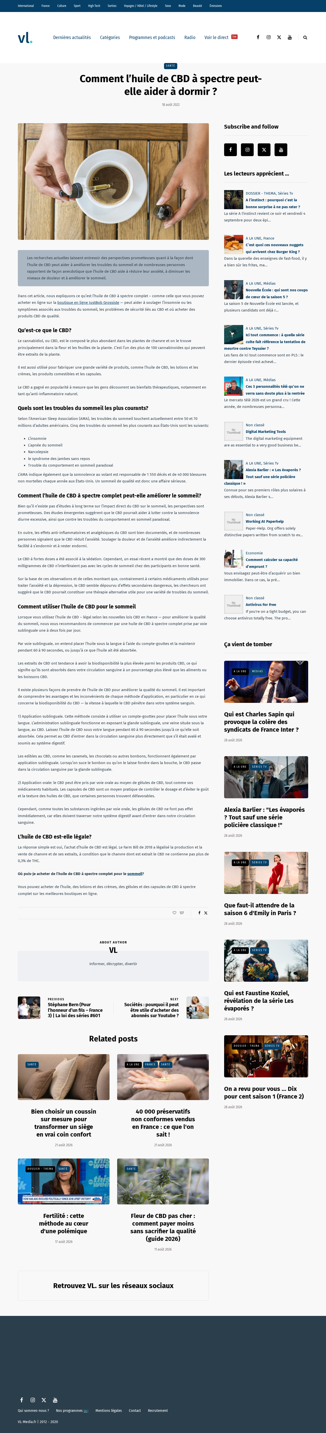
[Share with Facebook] (199, 913)
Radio (189, 37)
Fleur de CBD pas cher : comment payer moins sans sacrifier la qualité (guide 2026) (163, 1227)
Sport (77, 6)
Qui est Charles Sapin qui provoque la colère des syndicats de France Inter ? (261, 722)
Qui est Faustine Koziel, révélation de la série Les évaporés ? (259, 1001)
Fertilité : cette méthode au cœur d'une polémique (63, 1223)
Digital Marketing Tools (266, 431)
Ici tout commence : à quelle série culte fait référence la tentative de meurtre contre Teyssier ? (264, 342)
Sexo (168, 6)
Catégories (110, 37)
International (26, 6)
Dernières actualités (72, 37)
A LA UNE (133, 1064)
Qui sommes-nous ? (33, 1410)
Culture (61, 6)
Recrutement (158, 1410)
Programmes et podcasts (152, 37)
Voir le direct (220, 37)
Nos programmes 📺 (72, 1410)
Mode (182, 6)
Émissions (216, 6)
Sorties (112, 6)
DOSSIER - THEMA (40, 1168)
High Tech (94, 6)
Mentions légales (109, 1410)
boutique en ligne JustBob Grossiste (88, 302)
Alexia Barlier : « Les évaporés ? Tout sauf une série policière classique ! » (262, 477)
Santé (170, 65)
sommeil (134, 873)
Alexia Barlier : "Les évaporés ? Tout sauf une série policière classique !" (264, 817)
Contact (135, 1410)
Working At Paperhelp (265, 521)
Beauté (197, 6)
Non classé (255, 425)
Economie (254, 553)
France (46, 6)
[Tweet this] (205, 913)
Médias (269, 283)
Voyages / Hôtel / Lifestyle (140, 6)
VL (113, 950)
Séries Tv (285, 193)
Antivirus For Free (261, 605)
